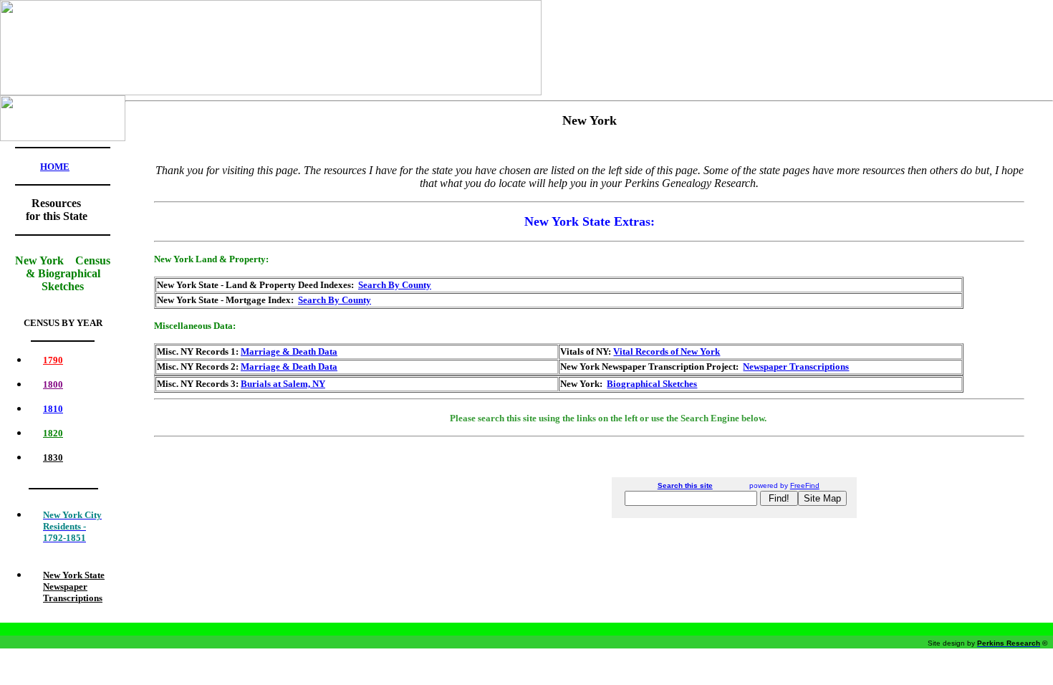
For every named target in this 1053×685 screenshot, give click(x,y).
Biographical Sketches (652, 383)
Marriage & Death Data (289, 351)
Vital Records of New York (666, 351)
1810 (53, 408)
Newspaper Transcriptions (796, 366)
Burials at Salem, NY (283, 383)
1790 (53, 360)
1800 (53, 384)
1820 (53, 433)
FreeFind (804, 485)
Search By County (394, 284)
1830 (53, 457)
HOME (54, 166)
